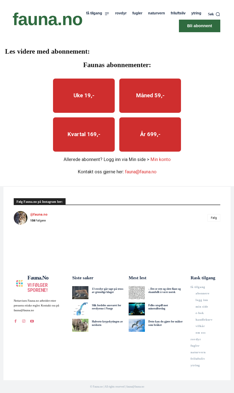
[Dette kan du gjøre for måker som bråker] (137, 325)
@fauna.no (39, 214)
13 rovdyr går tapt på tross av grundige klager (107, 290)
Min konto (160, 159)
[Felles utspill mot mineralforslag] (137, 309)
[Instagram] (24, 321)
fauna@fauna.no (141, 171)
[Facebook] (15, 321)
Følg (214, 217)
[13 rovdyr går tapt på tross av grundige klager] (80, 292)
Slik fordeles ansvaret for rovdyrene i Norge (106, 307)
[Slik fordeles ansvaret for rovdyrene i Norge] (80, 309)
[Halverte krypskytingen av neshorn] (80, 325)
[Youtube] (32, 321)
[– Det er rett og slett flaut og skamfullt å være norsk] (137, 292)
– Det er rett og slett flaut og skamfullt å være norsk (164, 290)
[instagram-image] (31, 245)
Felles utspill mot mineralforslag (158, 307)
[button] (214, 14)
